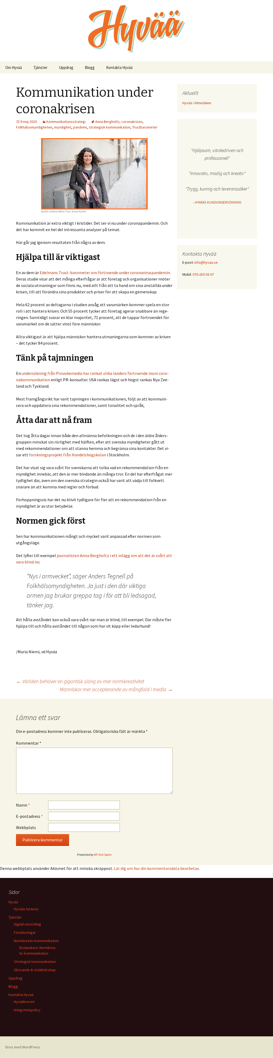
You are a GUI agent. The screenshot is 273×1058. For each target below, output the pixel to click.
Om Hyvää (13, 67)
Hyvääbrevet (24, 1001)
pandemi (80, 127)
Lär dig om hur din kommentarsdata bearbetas (156, 868)
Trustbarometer (145, 127)
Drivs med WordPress (22, 1047)
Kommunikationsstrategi (66, 121)
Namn (23, 805)
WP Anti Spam (103, 855)
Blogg (90, 67)
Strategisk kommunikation (35, 961)
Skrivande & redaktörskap (35, 969)
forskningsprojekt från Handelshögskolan (67, 454)
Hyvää (13, 902)
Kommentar (28, 743)
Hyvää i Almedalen (196, 102)
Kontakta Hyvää (119, 67)
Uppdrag (66, 67)
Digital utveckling (27, 924)
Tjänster (40, 67)
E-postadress (29, 816)
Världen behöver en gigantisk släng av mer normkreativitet (80, 681)
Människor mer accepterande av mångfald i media (116, 689)
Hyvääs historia (26, 909)
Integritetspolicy (27, 1010)
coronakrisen (131, 121)
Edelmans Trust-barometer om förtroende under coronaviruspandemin (105, 272)
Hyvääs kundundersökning (218, 202)
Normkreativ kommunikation (36, 940)
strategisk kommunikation (109, 127)
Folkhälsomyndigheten (34, 127)
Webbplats (26, 827)
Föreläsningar (25, 932)
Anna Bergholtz (107, 121)
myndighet (62, 127)
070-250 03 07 (203, 274)
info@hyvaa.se (206, 262)
